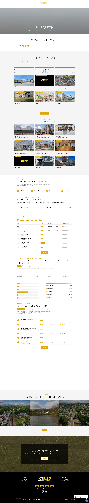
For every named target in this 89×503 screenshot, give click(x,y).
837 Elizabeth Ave (23, 243)
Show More (44, 347)
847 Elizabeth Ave (23, 247)
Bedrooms (57, 65)
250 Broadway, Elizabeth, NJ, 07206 (26, 329)
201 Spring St (23, 239)
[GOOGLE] (51, 486)
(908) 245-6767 (24, 479)
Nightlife (40, 219)
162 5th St (22, 235)
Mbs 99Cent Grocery (24, 234)
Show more (44, 252)
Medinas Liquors (23, 230)
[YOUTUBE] (43, 486)
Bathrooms (36, 65)
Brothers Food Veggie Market (26, 238)
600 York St (22, 227)
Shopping (28, 219)
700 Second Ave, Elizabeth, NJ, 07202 (26, 325)
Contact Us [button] (44, 458)
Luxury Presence (41, 499)
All (18, 219)
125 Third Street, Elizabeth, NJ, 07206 (26, 320)
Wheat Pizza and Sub (24, 242)
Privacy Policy (72, 499)
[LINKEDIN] (41, 486)
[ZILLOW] (53, 486)
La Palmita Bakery (24, 246)
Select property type (17, 65)
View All (44, 430)
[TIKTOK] (48, 486)
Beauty (36, 219)
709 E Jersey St (23, 231)
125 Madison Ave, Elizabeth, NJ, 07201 (26, 338)
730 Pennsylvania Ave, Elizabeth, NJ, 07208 (26, 343)
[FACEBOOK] (36, 486)
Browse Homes (44, 113)
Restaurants (22, 219)
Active (32, 219)
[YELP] (46, 486)
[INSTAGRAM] (38, 486)
